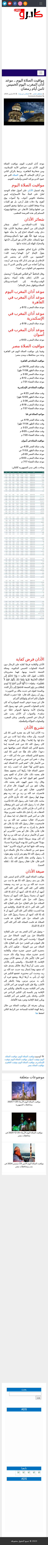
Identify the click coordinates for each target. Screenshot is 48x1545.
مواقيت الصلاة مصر (36, 1065)
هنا (36, 1013)
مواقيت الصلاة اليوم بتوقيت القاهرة (20, 1062)
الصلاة (15, 175)
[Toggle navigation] (40, 3)
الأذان (30, 190)
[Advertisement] (24, 45)
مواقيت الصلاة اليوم (26, 1056)
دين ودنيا (21, 94)
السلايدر (26, 94)
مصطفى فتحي (37, 94)
